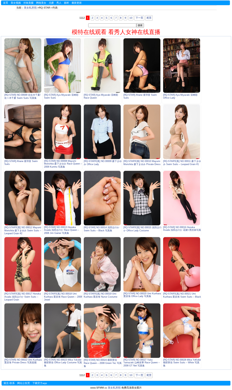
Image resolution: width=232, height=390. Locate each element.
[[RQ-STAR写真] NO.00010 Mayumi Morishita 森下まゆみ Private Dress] (141, 132)
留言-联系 (9, 383)
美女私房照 (30, 7)
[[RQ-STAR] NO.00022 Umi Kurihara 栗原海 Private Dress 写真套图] (22, 330)
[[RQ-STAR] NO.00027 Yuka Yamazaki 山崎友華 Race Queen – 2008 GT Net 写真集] (141, 330)
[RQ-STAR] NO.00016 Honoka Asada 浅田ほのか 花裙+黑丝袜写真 (182, 228)
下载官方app (39, 383)
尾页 (149, 17)
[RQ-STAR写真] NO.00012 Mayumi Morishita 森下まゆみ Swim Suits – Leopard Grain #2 (22, 230)
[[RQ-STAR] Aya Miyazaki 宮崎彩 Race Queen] (102, 65)
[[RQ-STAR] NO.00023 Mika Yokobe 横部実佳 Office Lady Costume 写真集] (62, 330)
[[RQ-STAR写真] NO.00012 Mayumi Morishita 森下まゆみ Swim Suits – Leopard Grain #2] (22, 198)
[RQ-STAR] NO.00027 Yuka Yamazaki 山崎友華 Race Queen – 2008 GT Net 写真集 (141, 363)
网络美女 (41, 2)
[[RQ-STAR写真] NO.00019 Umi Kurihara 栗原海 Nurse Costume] (102, 264)
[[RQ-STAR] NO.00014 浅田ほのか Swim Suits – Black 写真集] (102, 198)
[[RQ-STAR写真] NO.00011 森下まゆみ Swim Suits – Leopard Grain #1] (181, 132)
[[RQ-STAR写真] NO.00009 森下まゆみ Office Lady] (102, 132)
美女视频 (16, 2)
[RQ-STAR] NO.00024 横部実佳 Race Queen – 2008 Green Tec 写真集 (103, 363)
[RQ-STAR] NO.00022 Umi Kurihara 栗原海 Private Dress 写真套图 (23, 361)
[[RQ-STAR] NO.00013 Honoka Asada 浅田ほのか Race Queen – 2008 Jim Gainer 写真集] (62, 198)
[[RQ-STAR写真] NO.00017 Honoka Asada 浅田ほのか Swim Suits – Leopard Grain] (22, 264)
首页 (5, 2)
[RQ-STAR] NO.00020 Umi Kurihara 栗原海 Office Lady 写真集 (142, 295)
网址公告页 (23, 383)
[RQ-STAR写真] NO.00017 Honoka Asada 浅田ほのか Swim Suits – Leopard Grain (22, 296)
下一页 (139, 17)
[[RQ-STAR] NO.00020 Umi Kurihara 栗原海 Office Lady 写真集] (141, 264)
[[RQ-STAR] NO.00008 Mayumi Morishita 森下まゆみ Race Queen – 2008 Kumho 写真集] (62, 132)
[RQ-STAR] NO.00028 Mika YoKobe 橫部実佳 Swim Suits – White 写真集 (182, 363)
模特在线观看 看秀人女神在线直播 (116, 32)
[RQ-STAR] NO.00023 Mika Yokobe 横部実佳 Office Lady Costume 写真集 (63, 363)
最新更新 (77, 2)
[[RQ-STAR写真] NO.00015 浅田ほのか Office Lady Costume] (141, 198)
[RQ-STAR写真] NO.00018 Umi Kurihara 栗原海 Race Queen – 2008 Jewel (63, 296)
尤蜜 (51, 2)
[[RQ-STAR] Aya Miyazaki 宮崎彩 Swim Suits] (62, 65)
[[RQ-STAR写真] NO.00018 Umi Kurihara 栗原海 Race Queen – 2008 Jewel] (62, 264)
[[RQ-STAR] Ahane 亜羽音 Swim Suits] (141, 65)
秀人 (58, 2)
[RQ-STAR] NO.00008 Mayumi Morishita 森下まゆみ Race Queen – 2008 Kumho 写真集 (63, 164)
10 (130, 17)
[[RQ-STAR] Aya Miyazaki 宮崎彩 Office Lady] (181, 65)
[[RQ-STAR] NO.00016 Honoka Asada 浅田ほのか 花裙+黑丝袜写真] (181, 198)
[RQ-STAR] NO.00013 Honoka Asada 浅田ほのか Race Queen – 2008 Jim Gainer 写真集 (61, 230)
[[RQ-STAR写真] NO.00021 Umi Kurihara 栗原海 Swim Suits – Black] (181, 264)
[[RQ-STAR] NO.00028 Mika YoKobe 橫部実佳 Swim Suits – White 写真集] (181, 330)
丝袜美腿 (28, 2)
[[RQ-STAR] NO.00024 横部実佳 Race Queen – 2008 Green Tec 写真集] (102, 330)
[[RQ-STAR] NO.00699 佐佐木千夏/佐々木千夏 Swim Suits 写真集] (22, 65)
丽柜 (66, 2)
